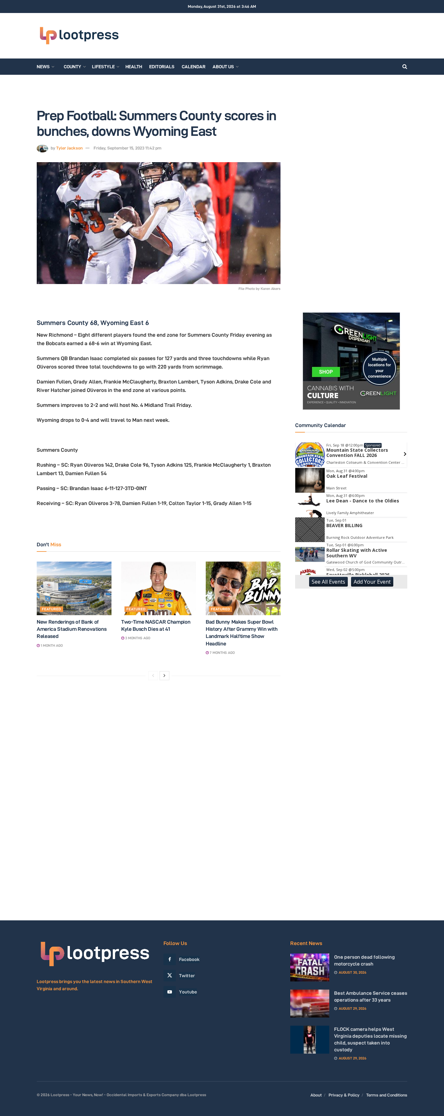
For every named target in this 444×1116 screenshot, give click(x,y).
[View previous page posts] (153, 675)
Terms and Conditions (386, 1095)
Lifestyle (103, 66)
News (43, 66)
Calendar (193, 66)
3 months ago (137, 638)
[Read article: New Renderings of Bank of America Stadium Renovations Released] (74, 588)
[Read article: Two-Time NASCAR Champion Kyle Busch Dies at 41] (158, 588)
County (72, 66)
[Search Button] (404, 66)
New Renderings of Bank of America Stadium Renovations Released (71, 629)
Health (133, 66)
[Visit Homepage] (79, 36)
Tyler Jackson (69, 148)
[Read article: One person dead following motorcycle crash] (309, 967)
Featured (51, 609)
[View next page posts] (164, 675)
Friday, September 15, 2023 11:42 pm (128, 148)
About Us (223, 66)
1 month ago (51, 645)
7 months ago (222, 653)
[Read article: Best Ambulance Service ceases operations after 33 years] (309, 1004)
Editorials (162, 66)
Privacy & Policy (344, 1095)
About (316, 1095)
